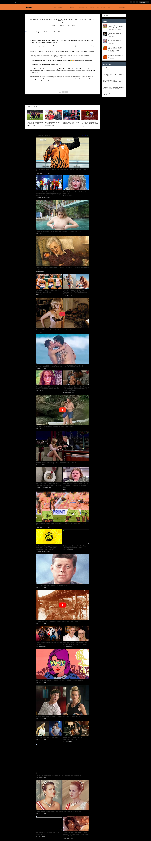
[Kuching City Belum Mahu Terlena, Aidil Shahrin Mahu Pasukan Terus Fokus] (105, 26)
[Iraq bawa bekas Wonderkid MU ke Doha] (53, 115)
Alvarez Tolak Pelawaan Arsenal (114, 41)
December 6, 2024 (56, 64)
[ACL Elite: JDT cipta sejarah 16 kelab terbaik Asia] (35, 115)
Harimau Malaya (57, 7)
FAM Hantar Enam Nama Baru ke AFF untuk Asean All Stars (89, 123)
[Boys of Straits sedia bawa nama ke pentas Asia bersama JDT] (71, 115)
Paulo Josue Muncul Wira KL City (115, 56)
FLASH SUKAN (59, 25)
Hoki (66, 7)
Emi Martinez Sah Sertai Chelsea (114, 34)
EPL (98, 7)
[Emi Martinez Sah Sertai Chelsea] (105, 34)
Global (92, 7)
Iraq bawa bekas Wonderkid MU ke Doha (53, 122)
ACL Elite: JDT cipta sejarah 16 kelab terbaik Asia (35, 122)
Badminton (73, 7)
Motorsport (117, 51)
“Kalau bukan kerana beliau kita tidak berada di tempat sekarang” (113, 87)
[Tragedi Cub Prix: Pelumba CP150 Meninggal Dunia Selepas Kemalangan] (105, 48)
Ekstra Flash (111, 7)
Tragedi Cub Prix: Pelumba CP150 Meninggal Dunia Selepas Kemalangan (115, 49)
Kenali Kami (122, 7)
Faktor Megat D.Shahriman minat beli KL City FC (113, 75)
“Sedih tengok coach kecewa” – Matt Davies (113, 93)
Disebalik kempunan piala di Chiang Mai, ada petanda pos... (27, 2)
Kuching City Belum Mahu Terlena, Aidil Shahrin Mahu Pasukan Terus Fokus (115, 26)
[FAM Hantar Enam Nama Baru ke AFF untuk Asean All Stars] (89, 115)
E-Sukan (103, 7)
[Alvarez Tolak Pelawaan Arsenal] (105, 41)
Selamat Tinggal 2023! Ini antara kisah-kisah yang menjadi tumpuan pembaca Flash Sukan (113, 81)
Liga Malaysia (83, 7)
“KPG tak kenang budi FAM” (110, 70)
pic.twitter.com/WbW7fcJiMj (83, 60)
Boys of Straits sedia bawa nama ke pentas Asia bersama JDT (71, 123)
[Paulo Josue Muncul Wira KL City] (105, 57)
